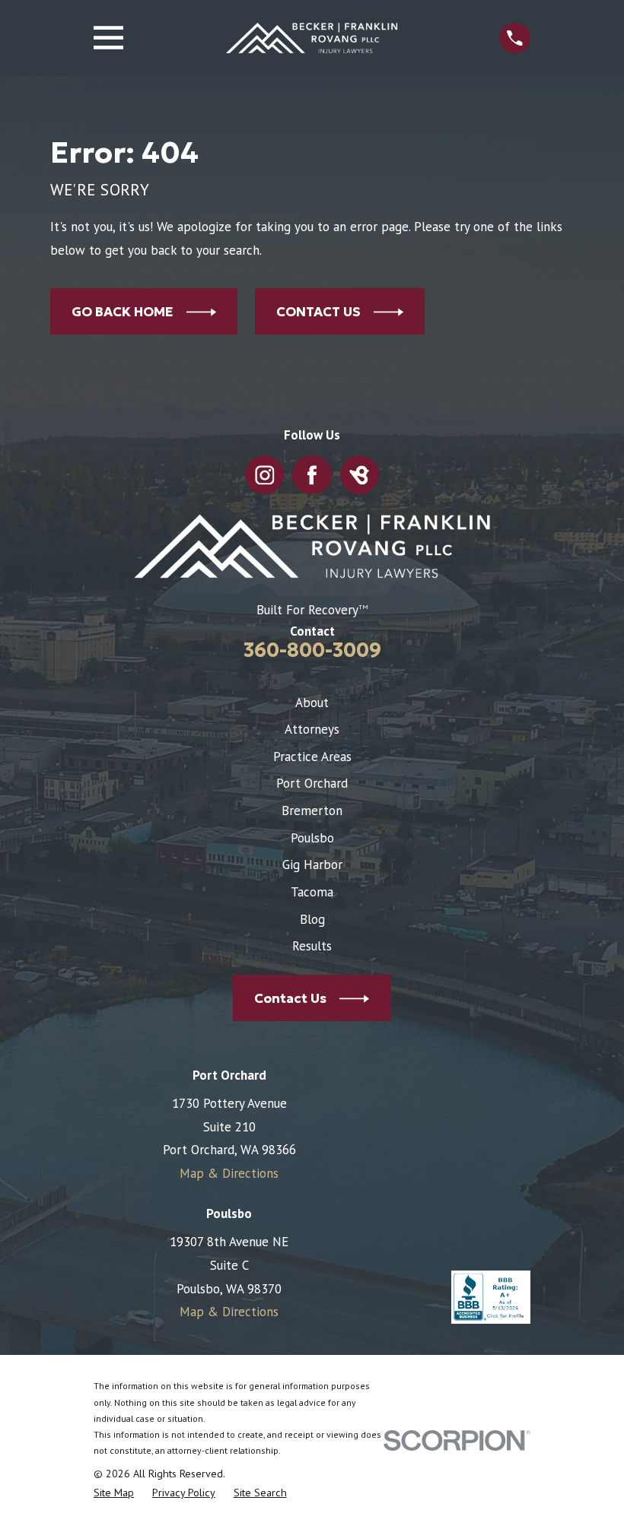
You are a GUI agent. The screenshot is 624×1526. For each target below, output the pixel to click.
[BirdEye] (359, 475)
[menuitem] (114, 1493)
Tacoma (312, 892)
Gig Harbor (312, 864)
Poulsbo (312, 838)
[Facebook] (312, 475)
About (312, 702)
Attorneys (312, 729)
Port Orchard (312, 783)
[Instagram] (265, 475)
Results (312, 945)
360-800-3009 (312, 650)
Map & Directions (229, 1173)
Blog (312, 919)
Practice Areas (312, 756)
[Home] (311, 38)
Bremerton (312, 810)
